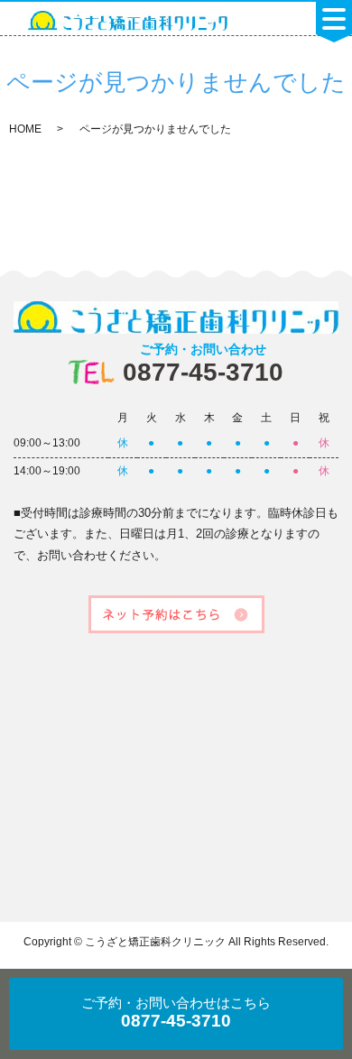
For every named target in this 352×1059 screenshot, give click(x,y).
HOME (25, 129)
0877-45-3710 (203, 364)
